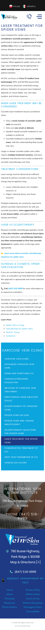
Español (31, 6)
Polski (16, 6)
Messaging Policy (33, 607)
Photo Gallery (9, 607)
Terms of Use (33, 598)
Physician (10, 598)
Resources (9, 603)
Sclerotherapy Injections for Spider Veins (20, 432)
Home (9, 590)
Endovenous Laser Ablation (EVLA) (21, 399)
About (9, 594)
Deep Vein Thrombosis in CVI (21, 457)
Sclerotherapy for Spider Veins (19, 328)
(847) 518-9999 (25, 572)
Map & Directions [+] (25, 562)
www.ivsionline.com (22, 626)
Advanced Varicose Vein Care (19, 366)
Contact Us (10, 336)
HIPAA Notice (33, 594)
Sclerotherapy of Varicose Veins (21, 408)
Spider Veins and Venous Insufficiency (19, 422)
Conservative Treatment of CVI (21, 450)
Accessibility (33, 611)
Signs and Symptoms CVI (19, 373)
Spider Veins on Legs (15, 325)
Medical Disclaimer (33, 603)
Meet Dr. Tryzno (13, 332)
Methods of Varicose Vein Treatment (20, 390)
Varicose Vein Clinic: (17, 359)
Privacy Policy (33, 590)
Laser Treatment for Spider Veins (21, 441)
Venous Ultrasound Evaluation (16, 381)
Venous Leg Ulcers (15, 462)
